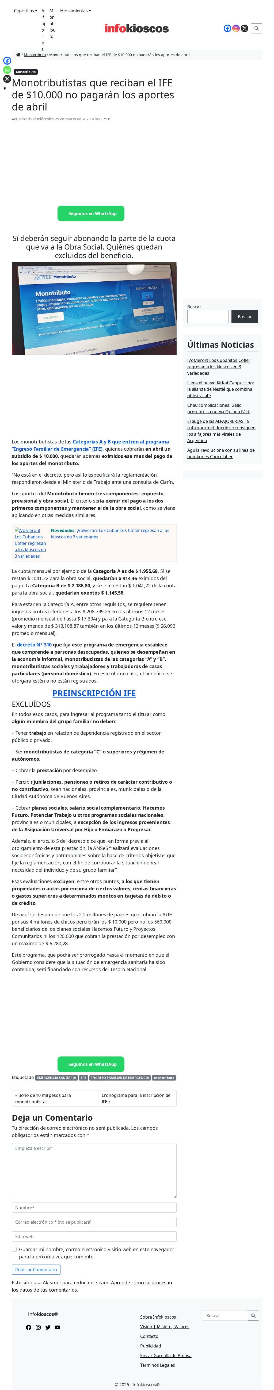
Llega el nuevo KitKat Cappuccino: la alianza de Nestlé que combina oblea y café (220, 389)
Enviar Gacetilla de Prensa (166, 1355)
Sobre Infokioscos (158, 1317)
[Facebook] (7, 61)
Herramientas (74, 11)
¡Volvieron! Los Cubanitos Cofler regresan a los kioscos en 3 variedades (218, 366)
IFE (83, 1077)
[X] (7, 79)
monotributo (164, 1077)
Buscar (194, 307)
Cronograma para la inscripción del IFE (137, 1098)
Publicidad (150, 1346)
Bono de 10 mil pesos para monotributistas (43, 1098)
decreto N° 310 (34, 644)
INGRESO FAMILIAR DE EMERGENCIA (120, 1077)
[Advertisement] (94, 164)
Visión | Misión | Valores (164, 1327)
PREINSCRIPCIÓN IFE (94, 693)
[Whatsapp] (7, 70)
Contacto (149, 1336)
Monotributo (53, 23)
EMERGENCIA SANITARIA (56, 1077)
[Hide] (5, 88)
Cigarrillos (24, 11)
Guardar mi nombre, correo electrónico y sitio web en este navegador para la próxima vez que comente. (96, 1253)
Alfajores (43, 30)
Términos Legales (157, 1365)
